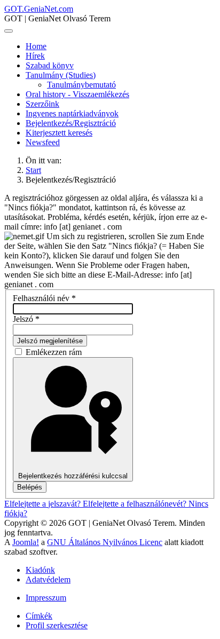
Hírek (35, 55)
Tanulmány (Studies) (61, 75)
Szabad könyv (50, 65)
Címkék (39, 615)
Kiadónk (40, 569)
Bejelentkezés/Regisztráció (71, 123)
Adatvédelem (48, 579)
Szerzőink (42, 103)
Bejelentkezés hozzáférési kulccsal (73, 476)
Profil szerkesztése (57, 625)
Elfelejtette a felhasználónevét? (135, 503)
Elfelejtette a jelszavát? (43, 503)
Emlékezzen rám (54, 352)
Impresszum (46, 597)
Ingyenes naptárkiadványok (72, 113)
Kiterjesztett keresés (59, 132)
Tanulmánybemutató (81, 84)
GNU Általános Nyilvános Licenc (104, 542)
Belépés (29, 487)
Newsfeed (43, 142)
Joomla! (25, 542)
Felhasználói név (44, 298)
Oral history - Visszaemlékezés (77, 94)
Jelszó (26, 319)
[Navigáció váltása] (8, 31)
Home (36, 46)
